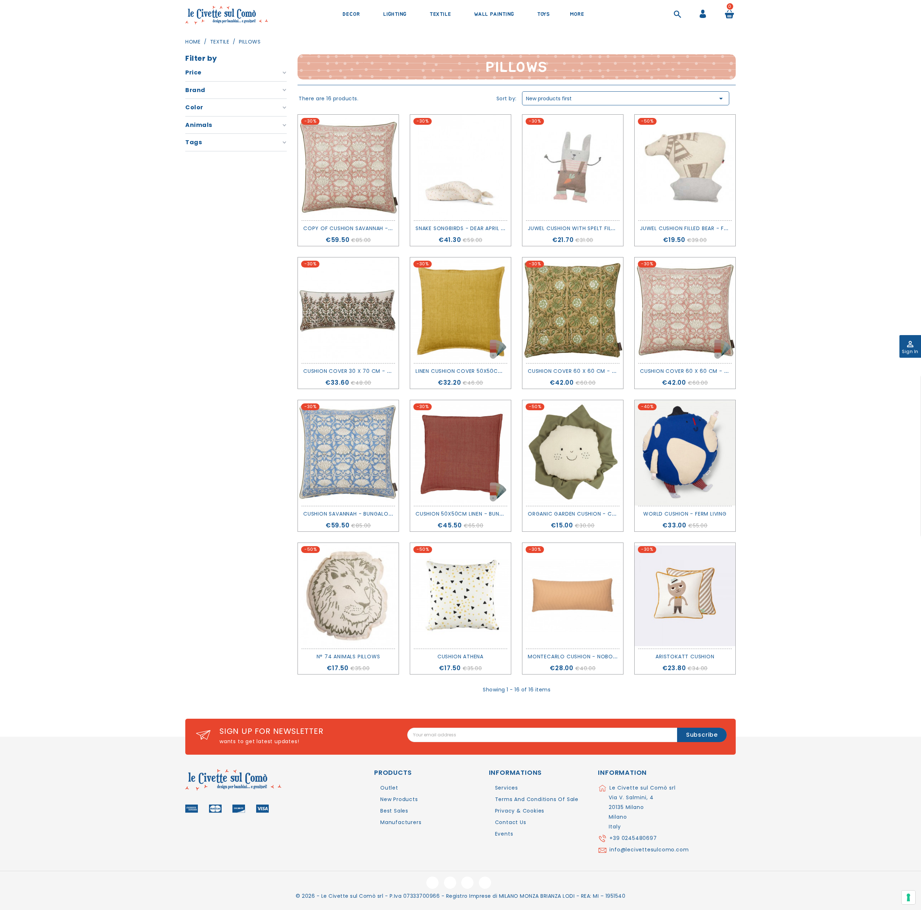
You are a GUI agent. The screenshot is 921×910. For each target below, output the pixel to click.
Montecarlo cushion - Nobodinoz (579, 656)
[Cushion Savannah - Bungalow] (348, 453)
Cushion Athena (460, 656)
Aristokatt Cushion (684, 656)
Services (506, 787)
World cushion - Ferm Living (685, 513)
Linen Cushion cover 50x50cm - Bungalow (477, 371)
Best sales (394, 810)
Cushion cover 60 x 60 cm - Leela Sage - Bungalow (603, 371)
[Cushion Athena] (460, 596)
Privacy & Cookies (520, 810)
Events (504, 833)
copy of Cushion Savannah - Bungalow (361, 228)
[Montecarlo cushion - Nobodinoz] (572, 596)
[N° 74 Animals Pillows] (348, 596)
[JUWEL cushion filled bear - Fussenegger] (685, 167)
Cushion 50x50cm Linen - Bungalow (468, 513)
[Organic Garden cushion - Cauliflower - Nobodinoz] (572, 453)
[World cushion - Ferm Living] (685, 453)
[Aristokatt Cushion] (685, 596)
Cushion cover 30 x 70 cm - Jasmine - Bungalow (374, 371)
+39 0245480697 (633, 838)
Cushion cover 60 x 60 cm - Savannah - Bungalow (714, 371)
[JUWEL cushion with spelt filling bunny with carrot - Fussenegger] (572, 167)
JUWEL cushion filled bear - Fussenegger (698, 228)
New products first (625, 98)
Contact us (510, 822)
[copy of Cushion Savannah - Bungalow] (348, 167)
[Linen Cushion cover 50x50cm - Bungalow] (460, 310)
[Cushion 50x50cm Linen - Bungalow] (460, 453)
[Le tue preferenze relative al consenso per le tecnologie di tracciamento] (908, 897)
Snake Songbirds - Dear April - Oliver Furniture (484, 228)
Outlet (389, 787)
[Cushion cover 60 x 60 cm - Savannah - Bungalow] (685, 310)
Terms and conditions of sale (537, 799)
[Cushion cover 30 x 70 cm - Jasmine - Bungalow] (348, 310)
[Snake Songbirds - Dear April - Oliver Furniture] (460, 167)
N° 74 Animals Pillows (348, 656)
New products (399, 799)
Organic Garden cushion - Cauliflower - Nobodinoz (605, 513)
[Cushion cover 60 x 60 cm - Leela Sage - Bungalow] (572, 310)
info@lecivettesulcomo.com (649, 849)
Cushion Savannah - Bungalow (348, 513)
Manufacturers (400, 822)
